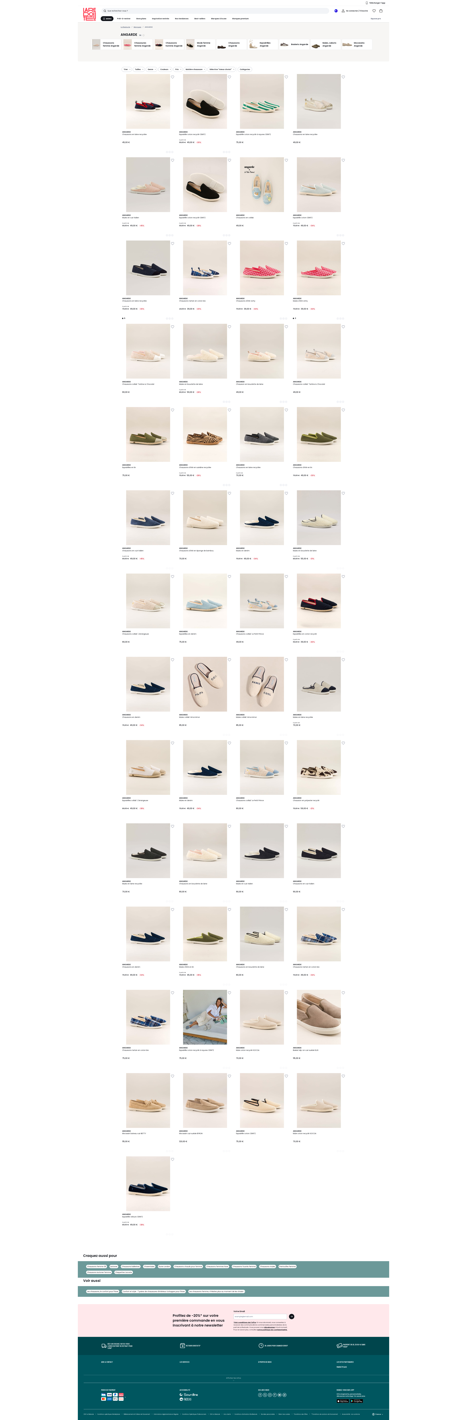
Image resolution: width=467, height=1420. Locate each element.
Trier (126, 69)
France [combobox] (378, 1414)
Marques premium (240, 18)
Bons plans (141, 18)
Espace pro (376, 18)
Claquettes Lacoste (123, 1272)
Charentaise (149, 1266)
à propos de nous (264, 1362)
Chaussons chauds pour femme (188, 1266)
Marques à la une (218, 18)
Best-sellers (199, 18)
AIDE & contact (107, 1362)
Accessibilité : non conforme (351, 1414)
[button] (381, 11)
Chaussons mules (267, 1266)
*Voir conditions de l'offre (245, 1322)
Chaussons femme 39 (96, 1266)
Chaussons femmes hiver (217, 1266)
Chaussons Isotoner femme (99, 1272)
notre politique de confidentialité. (272, 1330)
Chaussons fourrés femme (244, 1266)
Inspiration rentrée (160, 18)
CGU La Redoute (215, 1414)
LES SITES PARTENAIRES (345, 1362)
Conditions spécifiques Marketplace (108, 1414)
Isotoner (113, 1266)
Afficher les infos (233, 1378)
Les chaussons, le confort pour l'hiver (102, 1291)
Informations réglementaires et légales (166, 1414)
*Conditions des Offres (301, 1414)
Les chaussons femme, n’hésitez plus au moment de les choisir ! (216, 1291)
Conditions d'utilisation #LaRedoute (246, 1414)
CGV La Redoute (89, 1414)
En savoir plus (359, 1396)
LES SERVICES (184, 1362)
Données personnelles (268, 1414)
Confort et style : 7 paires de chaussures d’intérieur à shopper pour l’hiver (154, 1291)
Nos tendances (182, 18)
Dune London (164, 1266)
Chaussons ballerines (131, 1266)
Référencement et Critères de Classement (137, 1414)
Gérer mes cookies (284, 1414)
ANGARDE (149, 27)
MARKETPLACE (342, 1367)
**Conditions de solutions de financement (324, 1414)
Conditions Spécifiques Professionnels (194, 1414)
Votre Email (239, 1311)
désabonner (269, 1327)
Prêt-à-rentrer (124, 18)
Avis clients (227, 1414)
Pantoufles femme (287, 1266)
